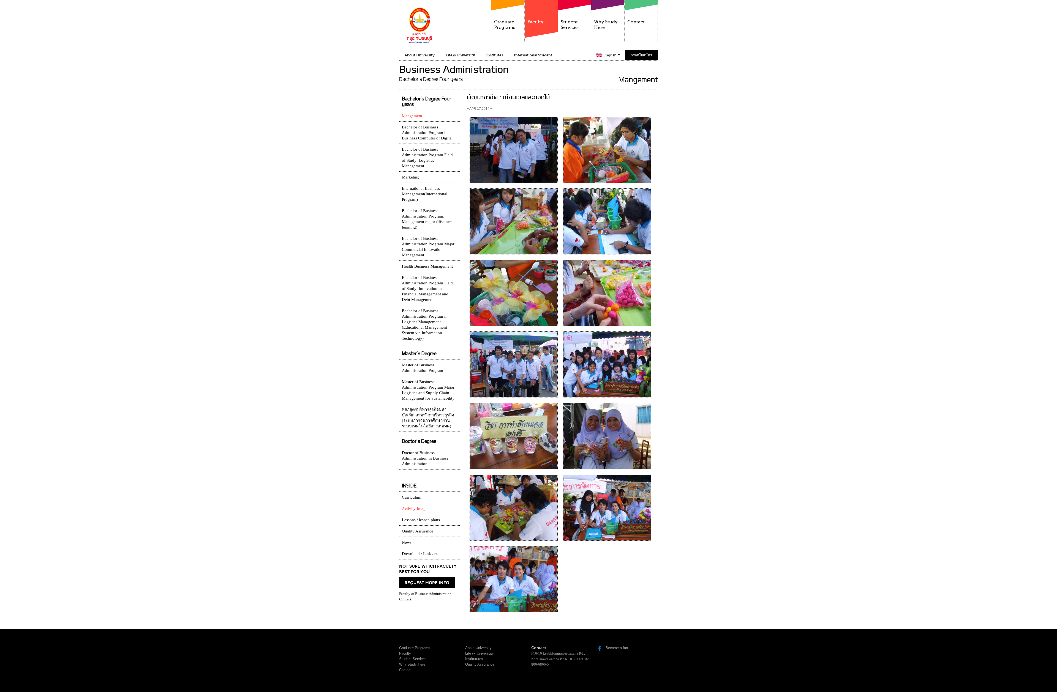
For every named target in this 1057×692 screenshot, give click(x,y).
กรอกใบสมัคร (641, 55)
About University (420, 55)
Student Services (570, 25)
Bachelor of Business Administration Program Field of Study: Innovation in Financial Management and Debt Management (427, 288)
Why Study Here (605, 25)
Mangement (412, 116)
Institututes (474, 659)
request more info (427, 582)
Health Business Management (427, 266)
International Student (533, 55)
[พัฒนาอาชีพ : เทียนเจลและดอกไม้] (513, 149)
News (407, 542)
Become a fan (617, 648)
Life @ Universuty (479, 653)
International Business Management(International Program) (424, 194)
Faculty (535, 22)
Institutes (494, 55)
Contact (636, 22)
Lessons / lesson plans (421, 520)
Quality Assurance (417, 531)
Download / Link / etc (420, 553)
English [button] (610, 55)
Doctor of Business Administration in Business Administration (425, 458)
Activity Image (414, 508)
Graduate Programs (504, 25)
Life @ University (460, 55)
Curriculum (411, 497)
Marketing (410, 177)
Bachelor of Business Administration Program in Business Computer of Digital (427, 132)
